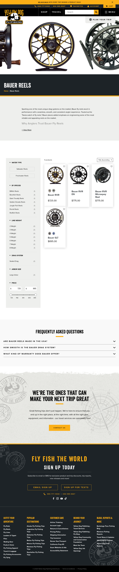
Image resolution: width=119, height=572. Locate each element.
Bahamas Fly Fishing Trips (34, 536)
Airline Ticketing (56, 522)
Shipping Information (58, 535)
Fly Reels (6, 529)
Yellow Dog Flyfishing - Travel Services (81, 527)
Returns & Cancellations (59, 528)
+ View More (26, 130)
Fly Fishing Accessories (12, 554)
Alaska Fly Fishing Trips (36, 526)
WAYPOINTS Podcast (105, 540)
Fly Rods (6, 526)
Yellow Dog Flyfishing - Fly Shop (81, 532)
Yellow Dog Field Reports (103, 544)
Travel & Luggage (9, 551)
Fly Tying (6, 557)
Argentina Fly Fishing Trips (35, 530)
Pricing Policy (55, 532)
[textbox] (16, 289)
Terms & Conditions (68, 569)
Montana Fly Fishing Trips (34, 547)
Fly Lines (6, 532)
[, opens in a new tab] (53, 498)
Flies (5, 538)
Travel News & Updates (105, 537)
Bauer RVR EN (77, 193)
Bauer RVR (53, 194)
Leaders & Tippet (9, 535)
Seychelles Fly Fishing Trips (35, 553)
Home (6, 91)
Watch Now (71, 2)
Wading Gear (8, 542)
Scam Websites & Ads (58, 547)
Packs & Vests (8, 545)
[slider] (11, 295)
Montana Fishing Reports (103, 532)
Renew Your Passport (58, 541)
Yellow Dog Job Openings (79, 549)
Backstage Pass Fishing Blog (106, 527)
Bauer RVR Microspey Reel (101, 194)
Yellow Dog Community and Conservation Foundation (82, 539)
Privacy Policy (82, 569)
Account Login (55, 525)
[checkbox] (22, 169)
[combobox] (79, 12)
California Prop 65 (57, 544)
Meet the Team (79, 545)
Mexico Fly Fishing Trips (36, 543)
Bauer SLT (53, 237)
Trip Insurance (55, 538)
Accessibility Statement (59, 550)
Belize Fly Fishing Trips (35, 540)
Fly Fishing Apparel (10, 548)
